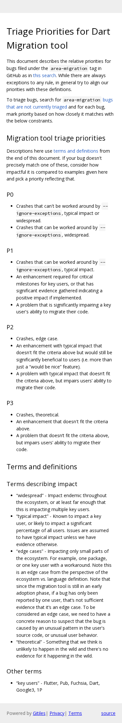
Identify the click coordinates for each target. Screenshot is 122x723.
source (108, 713)
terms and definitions (76, 151)
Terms (75, 713)
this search (44, 75)
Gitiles (39, 713)
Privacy (56, 713)
